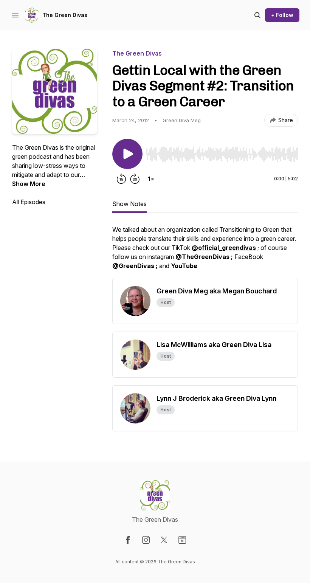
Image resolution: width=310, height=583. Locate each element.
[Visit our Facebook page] (128, 540)
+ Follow (282, 15)
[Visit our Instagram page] (146, 540)
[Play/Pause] (127, 154)
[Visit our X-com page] (164, 540)
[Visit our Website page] (182, 540)
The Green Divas (64, 15)
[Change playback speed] (150, 179)
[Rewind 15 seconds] (121, 179)
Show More (28, 184)
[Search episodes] (257, 15)
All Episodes (28, 202)
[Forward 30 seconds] (135, 179)
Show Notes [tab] (129, 204)
